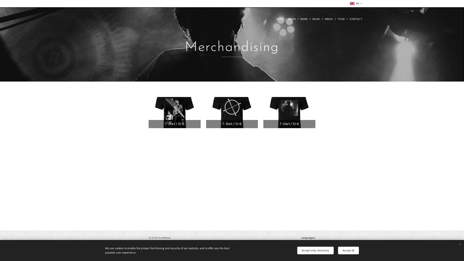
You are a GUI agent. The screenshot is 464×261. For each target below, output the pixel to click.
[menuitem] (280, 19)
